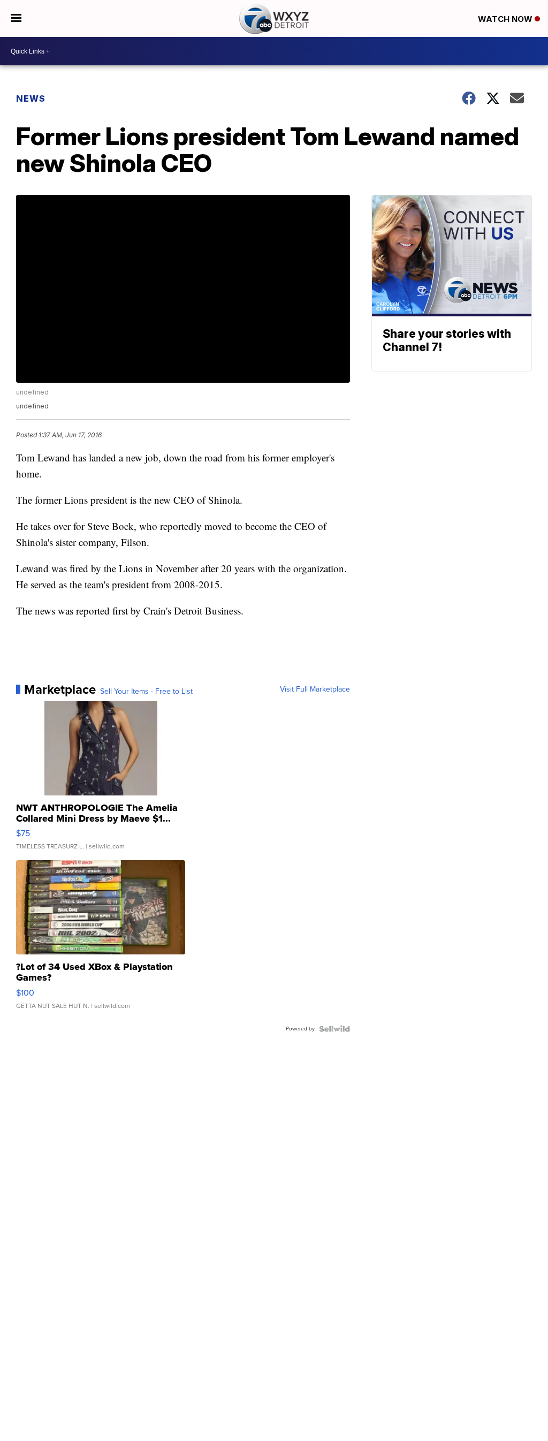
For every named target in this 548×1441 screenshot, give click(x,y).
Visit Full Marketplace (315, 689)
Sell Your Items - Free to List (146, 691)
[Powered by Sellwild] (334, 1029)
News (30, 98)
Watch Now (506, 19)
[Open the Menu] (16, 18)
